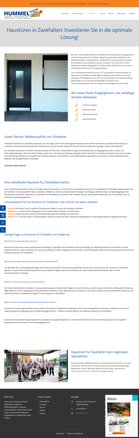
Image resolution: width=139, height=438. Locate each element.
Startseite (65, 13)
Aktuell (111, 13)
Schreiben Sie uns (82, 413)
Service (102, 13)
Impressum (60, 433)
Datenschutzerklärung (75, 433)
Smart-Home (76, 371)
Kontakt (132, 13)
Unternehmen (77, 13)
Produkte (91, 13)
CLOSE (135, 398)
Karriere (43, 413)
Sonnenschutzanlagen (98, 371)
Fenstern (85, 371)
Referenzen (121, 13)
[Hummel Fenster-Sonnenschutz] (23, 13)
